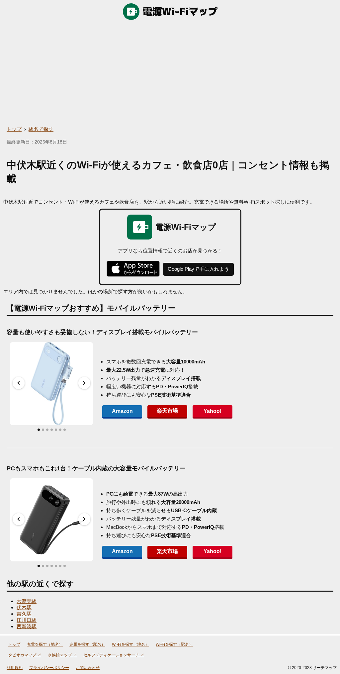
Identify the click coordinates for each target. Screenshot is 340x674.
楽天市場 (167, 411)
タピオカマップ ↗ (24, 655)
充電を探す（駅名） (87, 644)
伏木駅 (24, 607)
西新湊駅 (27, 626)
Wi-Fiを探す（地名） (130, 644)
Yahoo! (212, 411)
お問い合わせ (88, 667)
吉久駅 (24, 614)
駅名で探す (41, 129)
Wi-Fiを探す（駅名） (174, 644)
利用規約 (15, 667)
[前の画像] (19, 383)
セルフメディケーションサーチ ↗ (113, 655)
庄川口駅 (27, 620)
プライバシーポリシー (49, 667)
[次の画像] (84, 383)
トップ (14, 129)
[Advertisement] (170, 73)
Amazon (122, 411)
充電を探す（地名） (45, 644)
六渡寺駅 (27, 601)
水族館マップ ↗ (62, 655)
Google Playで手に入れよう (198, 269)
